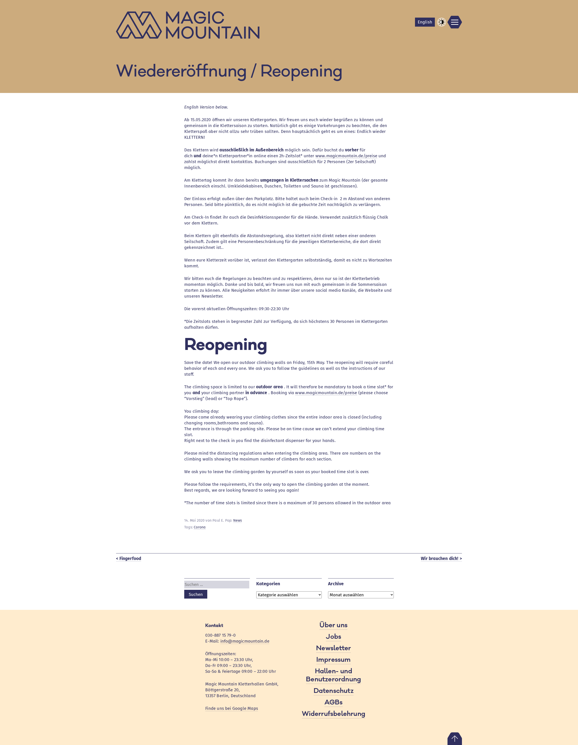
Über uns (333, 625)
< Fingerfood (128, 558)
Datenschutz (334, 691)
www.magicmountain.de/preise (346, 155)
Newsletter (333, 648)
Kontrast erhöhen (441, 26)
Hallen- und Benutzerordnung (333, 675)
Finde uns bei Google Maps (231, 708)
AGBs (333, 702)
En (425, 22)
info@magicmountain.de (244, 641)
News (237, 520)
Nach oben (454, 738)
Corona (200, 527)
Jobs (333, 636)
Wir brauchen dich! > (441, 558)
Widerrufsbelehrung (333, 714)
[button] (441, 22)
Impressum (333, 659)
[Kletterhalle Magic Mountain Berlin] (289, 25)
